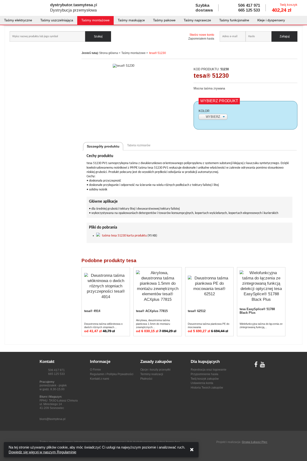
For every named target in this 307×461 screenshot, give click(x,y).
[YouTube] (262, 365)
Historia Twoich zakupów (207, 387)
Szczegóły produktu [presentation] (103, 146)
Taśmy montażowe (95, 20)
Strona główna (108, 53)
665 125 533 (249, 10)
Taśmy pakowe (164, 20)
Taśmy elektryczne (18, 20)
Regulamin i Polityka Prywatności (111, 374)
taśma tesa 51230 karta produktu (124, 235)
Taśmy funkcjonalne (234, 20)
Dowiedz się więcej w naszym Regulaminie (42, 452)
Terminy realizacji (151, 374)
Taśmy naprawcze (197, 20)
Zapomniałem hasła (201, 38)
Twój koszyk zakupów (205, 378)
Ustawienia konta (202, 383)
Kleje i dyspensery (271, 20)
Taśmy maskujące (131, 20)
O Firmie (95, 369)
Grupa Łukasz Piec (254, 442)
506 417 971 (249, 5)
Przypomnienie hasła (204, 374)
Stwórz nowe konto (201, 34)
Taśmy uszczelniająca (56, 20)
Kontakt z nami (99, 378)
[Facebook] (256, 365)
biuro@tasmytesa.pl (52, 419)
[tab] (103, 146)
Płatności (146, 378)
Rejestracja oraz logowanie (208, 369)
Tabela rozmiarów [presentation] (138, 145)
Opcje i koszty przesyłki (155, 369)
